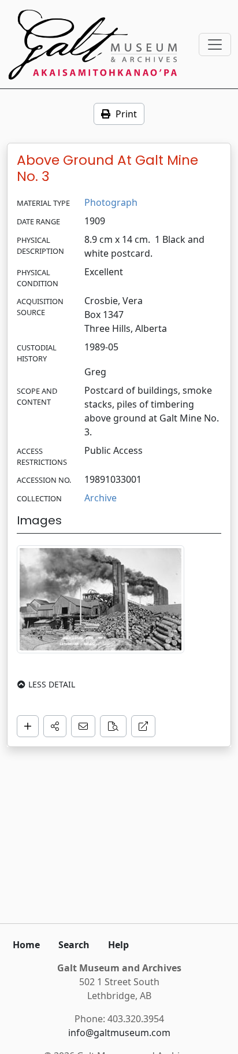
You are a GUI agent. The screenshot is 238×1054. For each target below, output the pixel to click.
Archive (100, 497)
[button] (54, 726)
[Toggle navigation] (215, 44)
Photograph (110, 202)
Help (118, 944)
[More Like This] (113, 726)
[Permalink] (143, 726)
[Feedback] (83, 726)
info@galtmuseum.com (119, 1032)
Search (74, 944)
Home (26, 944)
